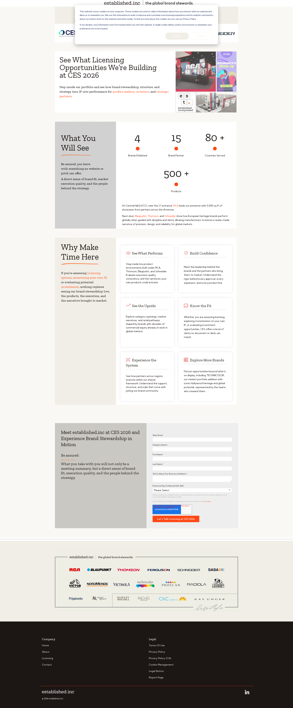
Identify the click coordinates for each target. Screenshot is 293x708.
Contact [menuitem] (47, 664)
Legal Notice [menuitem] (156, 671)
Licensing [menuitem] (47, 658)
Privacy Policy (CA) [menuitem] (160, 658)
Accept (177, 36)
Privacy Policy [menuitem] (157, 651)
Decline (201, 36)
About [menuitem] (45, 651)
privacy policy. (207, 501)
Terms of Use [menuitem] (157, 645)
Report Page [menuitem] (156, 677)
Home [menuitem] (45, 645)
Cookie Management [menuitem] (161, 664)
